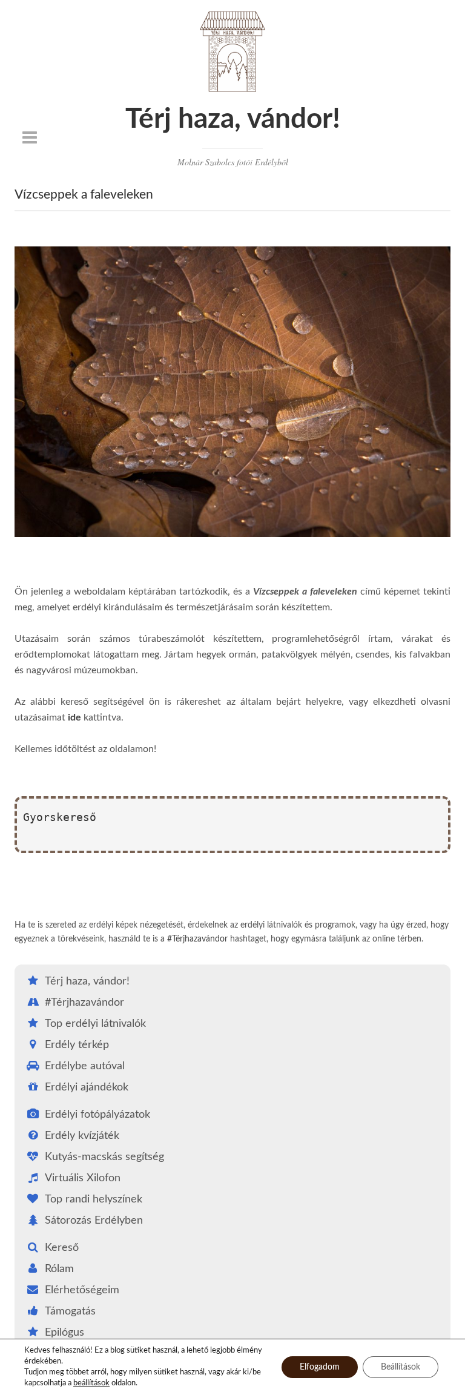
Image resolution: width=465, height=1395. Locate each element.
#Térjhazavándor (197, 939)
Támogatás (70, 1311)
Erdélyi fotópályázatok (97, 1114)
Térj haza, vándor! (232, 119)
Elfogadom (320, 1367)
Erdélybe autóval (85, 1066)
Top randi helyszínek (93, 1199)
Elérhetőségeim (82, 1290)
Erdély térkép (77, 1045)
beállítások (91, 1383)
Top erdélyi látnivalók (95, 1023)
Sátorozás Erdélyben (94, 1220)
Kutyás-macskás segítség (104, 1157)
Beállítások (400, 1367)
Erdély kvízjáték (82, 1135)
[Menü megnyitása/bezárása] (30, 137)
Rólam (59, 1269)
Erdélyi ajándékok (86, 1087)
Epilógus (64, 1332)
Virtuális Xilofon (82, 1178)
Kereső (62, 1247)
